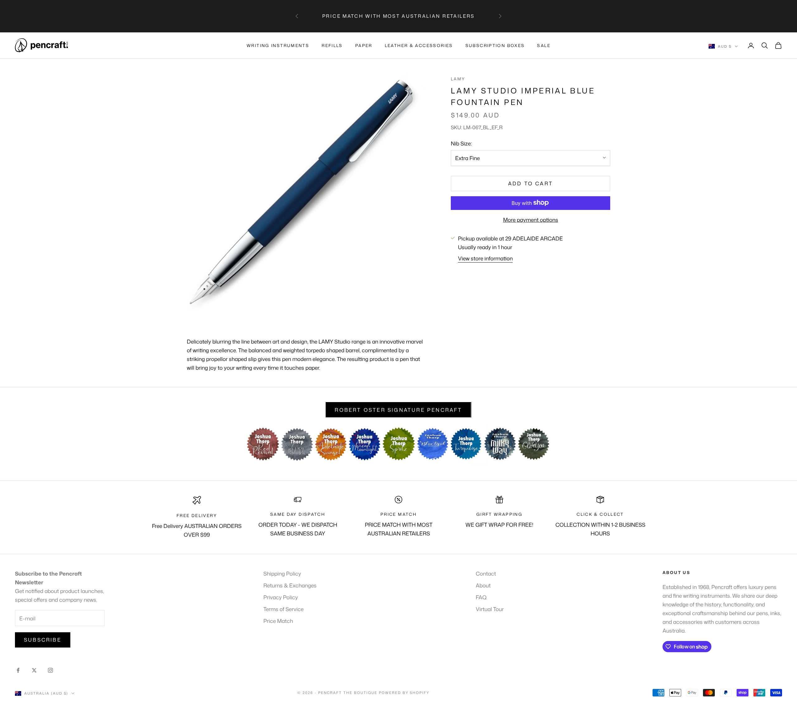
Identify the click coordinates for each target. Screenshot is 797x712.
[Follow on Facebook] (18, 670)
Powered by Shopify (404, 692)
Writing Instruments (278, 45)
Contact (486, 573)
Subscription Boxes (495, 45)
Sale (543, 45)
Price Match (278, 620)
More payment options (530, 219)
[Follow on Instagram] (50, 670)
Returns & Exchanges (290, 585)
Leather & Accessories (419, 45)
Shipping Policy (282, 573)
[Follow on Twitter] (34, 670)
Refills (332, 45)
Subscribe (42, 639)
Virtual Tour (490, 609)
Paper (363, 45)
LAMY (458, 79)
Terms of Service (283, 609)
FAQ (481, 597)
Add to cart (530, 183)
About (483, 585)
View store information (485, 258)
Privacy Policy (280, 597)
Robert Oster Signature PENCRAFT (398, 409)
